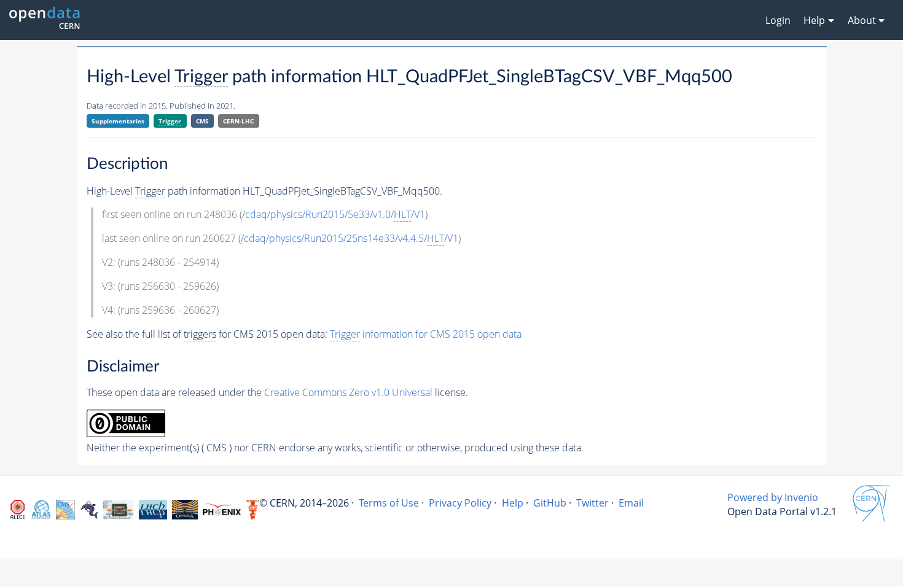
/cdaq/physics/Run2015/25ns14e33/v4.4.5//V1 (349, 238)
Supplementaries (118, 121)
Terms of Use (389, 503)
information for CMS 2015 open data (426, 334)
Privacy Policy (460, 503)
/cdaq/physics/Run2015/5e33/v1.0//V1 (333, 214)
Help (512, 503)
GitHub (549, 503)
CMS (202, 121)
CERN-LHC (238, 121)
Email (631, 503)
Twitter (592, 503)
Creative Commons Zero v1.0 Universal (348, 392)
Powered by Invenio (772, 497)
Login (778, 20)
